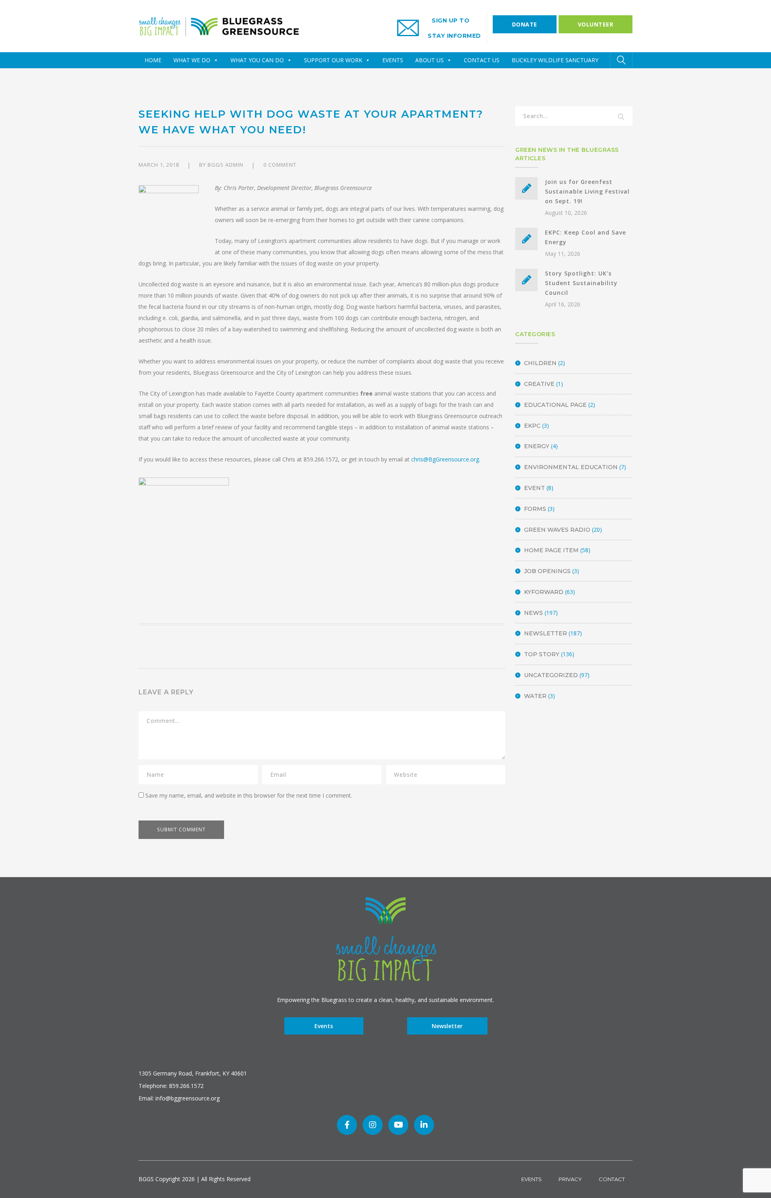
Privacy (570, 1179)
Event (534, 488)
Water (535, 696)
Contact (612, 1179)
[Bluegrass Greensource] (219, 25)
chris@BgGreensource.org (445, 459)
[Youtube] (398, 1125)
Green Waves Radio (557, 529)
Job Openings (547, 571)
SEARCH (621, 117)
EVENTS (392, 60)
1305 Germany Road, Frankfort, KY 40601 (193, 1073)
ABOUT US (429, 60)
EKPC (532, 425)
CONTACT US (482, 60)
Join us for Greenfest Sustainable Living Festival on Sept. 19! (587, 191)
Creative (539, 384)
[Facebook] (347, 1125)
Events (323, 1026)
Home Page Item (551, 550)
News (533, 612)
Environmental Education (571, 467)
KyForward (543, 592)
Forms (535, 508)
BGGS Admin (225, 164)
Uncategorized (551, 675)
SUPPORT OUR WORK (333, 60)
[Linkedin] (424, 1125)
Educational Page (555, 404)
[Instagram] (373, 1125)
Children (540, 363)
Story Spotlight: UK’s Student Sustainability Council (581, 282)
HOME (153, 60)
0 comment (279, 164)
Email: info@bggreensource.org (179, 1098)
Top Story (541, 654)
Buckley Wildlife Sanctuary (555, 60)
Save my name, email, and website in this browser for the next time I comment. (248, 795)
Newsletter (545, 633)
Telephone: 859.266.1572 (171, 1086)
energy (536, 446)
